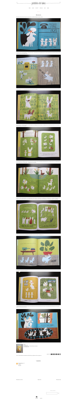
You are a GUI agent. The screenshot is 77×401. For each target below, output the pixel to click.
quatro (39, 355)
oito (35, 355)
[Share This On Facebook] (51, 354)
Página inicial (39, 379)
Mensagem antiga (58, 379)
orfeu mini (37, 355)
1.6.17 (24, 363)
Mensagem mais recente (19, 379)
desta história (22, 89)
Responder (19, 365)
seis (40, 355)
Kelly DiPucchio (30, 355)
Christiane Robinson (21, 355)
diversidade (25, 355)
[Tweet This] (53, 354)
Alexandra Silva (20, 363)
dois (27, 355)
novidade (33, 355)
